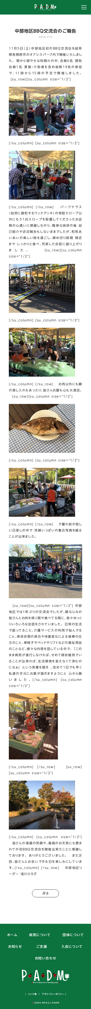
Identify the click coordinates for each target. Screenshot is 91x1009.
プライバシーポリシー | (53, 994)
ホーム (12, 935)
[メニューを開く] (84, 7)
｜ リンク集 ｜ (32, 994)
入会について (72, 946)
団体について (73, 935)
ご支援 (41, 946)
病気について (40, 935)
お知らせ (15, 946)
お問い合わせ (45, 958)
